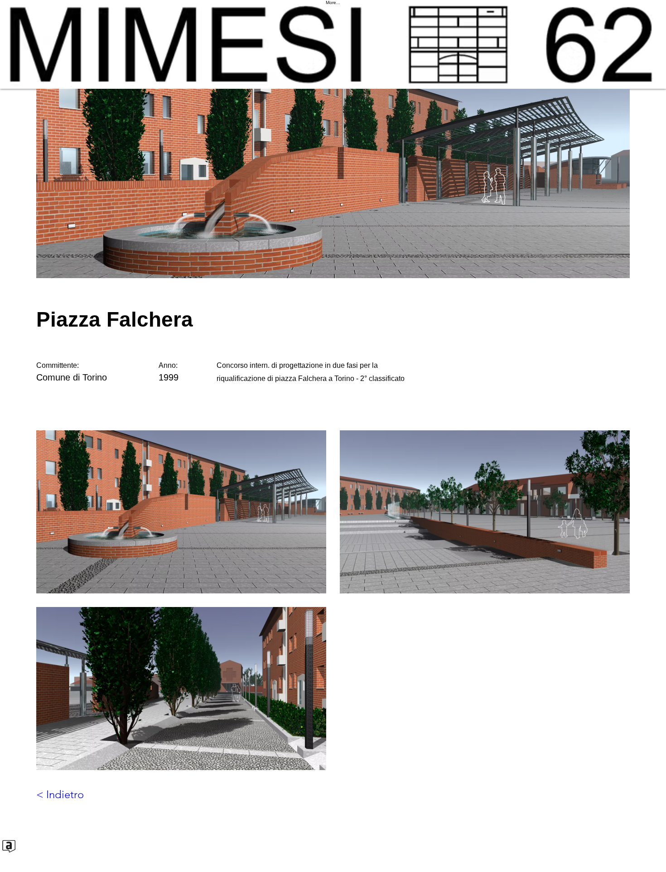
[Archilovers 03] (333, 845)
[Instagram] (333, 863)
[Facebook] (333, 828)
